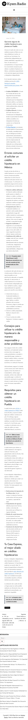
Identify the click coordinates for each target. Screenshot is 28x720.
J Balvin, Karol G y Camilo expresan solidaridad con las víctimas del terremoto (13, 692)
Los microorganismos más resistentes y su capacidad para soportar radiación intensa (13, 660)
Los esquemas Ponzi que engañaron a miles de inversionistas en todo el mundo (12, 650)
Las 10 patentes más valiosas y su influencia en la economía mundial (13, 665)
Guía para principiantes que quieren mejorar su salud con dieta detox (14, 708)
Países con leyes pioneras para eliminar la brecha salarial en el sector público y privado (13, 697)
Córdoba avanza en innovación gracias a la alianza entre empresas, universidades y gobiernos (13, 671)
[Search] (2, 641)
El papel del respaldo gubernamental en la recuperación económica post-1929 (11, 687)
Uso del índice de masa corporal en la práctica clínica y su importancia (12, 681)
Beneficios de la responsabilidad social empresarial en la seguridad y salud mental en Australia (13, 655)
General (7, 607)
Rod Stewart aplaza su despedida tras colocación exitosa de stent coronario (13, 702)
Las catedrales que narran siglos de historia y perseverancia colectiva (12, 676)
